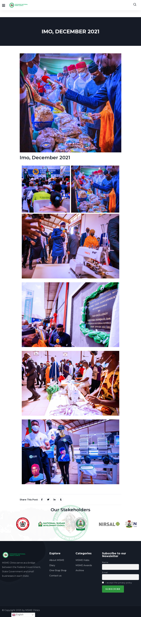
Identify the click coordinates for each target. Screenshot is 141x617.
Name (105, 562)
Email (105, 572)
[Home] (15, 555)
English (19, 614)
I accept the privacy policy (118, 582)
